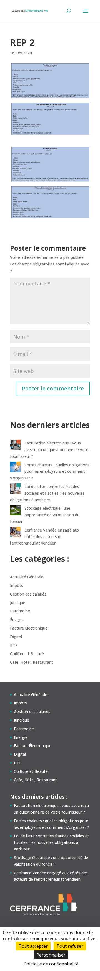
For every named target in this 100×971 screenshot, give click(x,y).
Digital (16, 636)
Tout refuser (69, 946)
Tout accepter (33, 946)
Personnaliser (51, 955)
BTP (14, 645)
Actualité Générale (26, 576)
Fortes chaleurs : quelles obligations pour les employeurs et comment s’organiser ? (49, 471)
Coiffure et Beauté (27, 653)
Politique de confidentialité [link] (51, 964)
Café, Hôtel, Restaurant (31, 662)
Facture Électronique (29, 628)
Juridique (17, 602)
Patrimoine (20, 611)
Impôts (16, 585)
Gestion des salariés (28, 594)
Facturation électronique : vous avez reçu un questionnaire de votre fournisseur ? (50, 449)
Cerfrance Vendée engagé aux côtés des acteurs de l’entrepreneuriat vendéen (44, 536)
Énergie (17, 619)
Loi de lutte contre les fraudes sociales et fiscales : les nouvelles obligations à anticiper (47, 493)
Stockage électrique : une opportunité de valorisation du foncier (44, 514)
